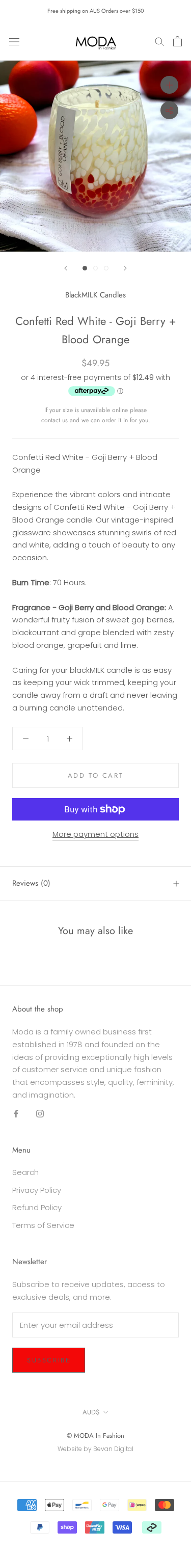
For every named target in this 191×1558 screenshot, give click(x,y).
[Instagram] (40, 1113)
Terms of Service (43, 1225)
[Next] (125, 268)
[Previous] (65, 268)
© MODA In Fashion (95, 1435)
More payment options (95, 834)
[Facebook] (16, 1113)
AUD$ (91, 1412)
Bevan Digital (113, 1448)
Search (25, 1172)
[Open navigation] (14, 41)
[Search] (159, 41)
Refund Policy (37, 1207)
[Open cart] (177, 41)
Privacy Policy (36, 1190)
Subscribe (48, 1360)
